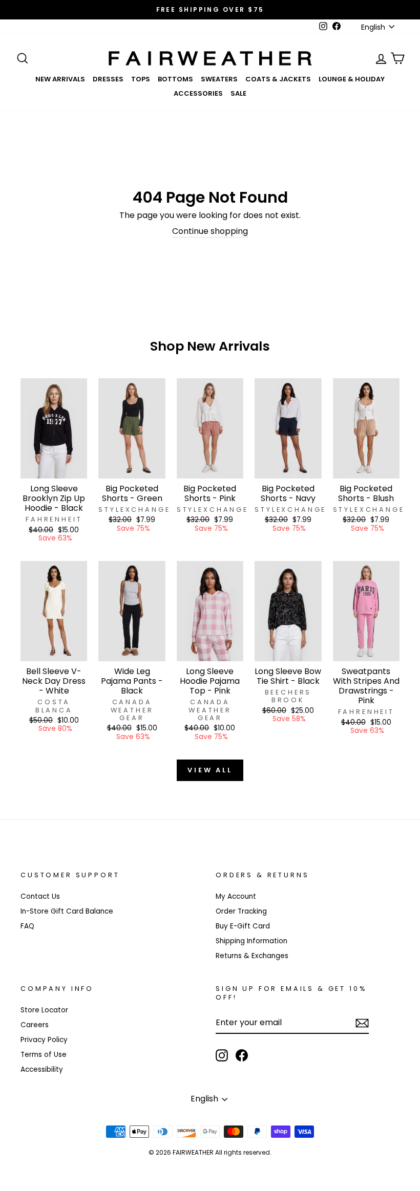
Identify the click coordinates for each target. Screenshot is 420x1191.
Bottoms (175, 79)
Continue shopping (210, 231)
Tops (140, 79)
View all (210, 770)
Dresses (108, 79)
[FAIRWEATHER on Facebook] (242, 1055)
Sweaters (219, 79)
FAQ (27, 926)
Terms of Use (43, 1054)
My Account (236, 896)
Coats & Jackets (278, 79)
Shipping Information (251, 941)
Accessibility (41, 1069)
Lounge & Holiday (352, 79)
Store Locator (44, 1010)
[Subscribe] (362, 1023)
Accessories (198, 93)
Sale (238, 93)
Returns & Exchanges (252, 956)
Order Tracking (241, 911)
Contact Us (40, 896)
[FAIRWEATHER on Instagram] (222, 1055)
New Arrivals (60, 79)
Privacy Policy (44, 1040)
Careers (34, 1025)
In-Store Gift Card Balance (66, 911)
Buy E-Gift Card (243, 926)
